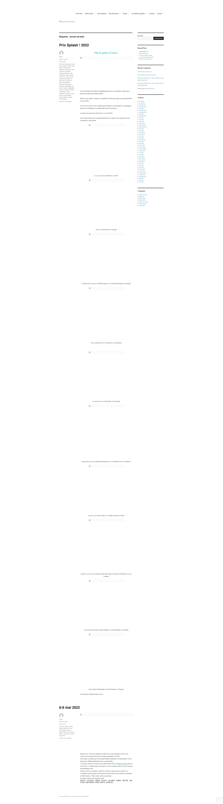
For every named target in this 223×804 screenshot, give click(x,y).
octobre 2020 (142, 139)
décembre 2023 (142, 116)
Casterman (62, 69)
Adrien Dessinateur (142, 75)
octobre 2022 (142, 125)
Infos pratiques (101, 14)
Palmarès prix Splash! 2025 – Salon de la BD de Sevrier (151, 78)
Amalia (73, 64)
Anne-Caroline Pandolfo (65, 66)
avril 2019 (141, 154)
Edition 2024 (142, 198)
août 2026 (141, 101)
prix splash (66, 90)
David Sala (67, 73)
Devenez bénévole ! (143, 53)
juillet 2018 (142, 162)
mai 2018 (141, 163)
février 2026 (142, 103)
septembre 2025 (143, 106)
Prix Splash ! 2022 (74, 44)
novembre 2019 (142, 149)
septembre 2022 (143, 127)
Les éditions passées (138, 14)
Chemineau (68, 69)
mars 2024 (141, 114)
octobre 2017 (142, 174)
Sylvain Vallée (62, 97)
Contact (159, 14)
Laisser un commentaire (65, 101)
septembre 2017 (143, 176)
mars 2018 (141, 167)
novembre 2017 (142, 173)
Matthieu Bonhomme (64, 732)
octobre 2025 (142, 105)
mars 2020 (141, 143)
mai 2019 (141, 152)
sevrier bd (67, 93)
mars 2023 (141, 121)
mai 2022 (141, 128)
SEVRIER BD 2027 (143, 51)
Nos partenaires (114, 14)
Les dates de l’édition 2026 (145, 55)
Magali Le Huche (66, 730)
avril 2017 (141, 182)
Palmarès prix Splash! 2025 (145, 59)
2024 (60, 64)
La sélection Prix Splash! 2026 (146, 57)
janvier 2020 (142, 147)
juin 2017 (141, 180)
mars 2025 (141, 108)
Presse (125, 14)
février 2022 (142, 132)
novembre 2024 (142, 110)
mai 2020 (141, 141)
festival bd (65, 728)
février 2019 (142, 158)
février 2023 (142, 123)
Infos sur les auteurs (143, 202)
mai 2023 (141, 117)
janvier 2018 (142, 171)
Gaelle (60, 57)
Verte (63, 735)
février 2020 (142, 145)
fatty (71, 73)
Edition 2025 (142, 200)
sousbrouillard (67, 95)
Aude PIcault (67, 68)
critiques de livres (143, 194)
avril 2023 (141, 119)
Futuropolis (62, 75)
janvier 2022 (142, 134)
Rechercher (140, 36)
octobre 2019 (142, 150)
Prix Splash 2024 (143, 85)
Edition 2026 (89, 14)
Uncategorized (142, 203)
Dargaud (61, 73)
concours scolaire (63, 726)
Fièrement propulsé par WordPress (81, 796)
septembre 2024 (143, 112)
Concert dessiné (147, 71)
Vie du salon (62, 61)
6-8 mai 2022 (69, 707)
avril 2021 (141, 136)
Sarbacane (62, 93)
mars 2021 (141, 138)
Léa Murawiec (66, 82)
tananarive (69, 97)
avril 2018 (141, 165)
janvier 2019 (142, 160)
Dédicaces (141, 196)
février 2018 (142, 169)
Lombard (61, 84)
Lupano (66, 84)
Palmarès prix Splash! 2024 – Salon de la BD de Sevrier (151, 83)
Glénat (67, 75)
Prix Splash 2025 (143, 80)
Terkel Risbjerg (63, 99)
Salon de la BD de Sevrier (65, 796)
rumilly (67, 91)
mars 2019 (141, 156)
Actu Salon (79, 14)
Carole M (140, 71)
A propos (152, 14)
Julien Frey (68, 77)
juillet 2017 (142, 178)
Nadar (65, 88)
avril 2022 (141, 130)
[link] (122, 763)
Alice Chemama (66, 64)
